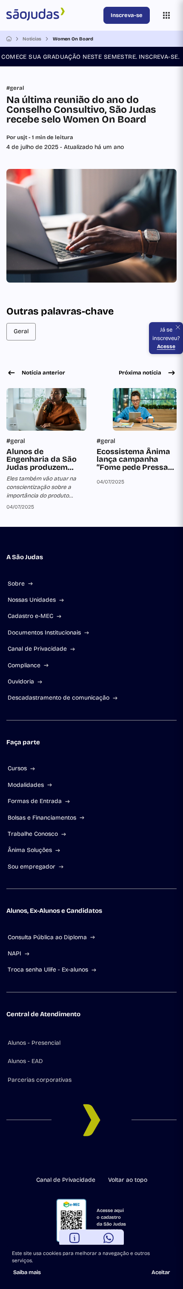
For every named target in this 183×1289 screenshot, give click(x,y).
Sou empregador (31, 866)
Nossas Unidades (32, 599)
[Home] (8, 39)
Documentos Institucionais (44, 632)
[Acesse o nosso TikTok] (98, 1158)
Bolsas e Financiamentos (42, 817)
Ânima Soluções (30, 850)
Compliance (24, 665)
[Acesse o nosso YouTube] (125, 1158)
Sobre (16, 583)
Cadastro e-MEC (30, 616)
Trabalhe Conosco (33, 833)
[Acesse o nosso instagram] (71, 1158)
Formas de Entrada (35, 801)
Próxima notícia (140, 372)
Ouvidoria (21, 681)
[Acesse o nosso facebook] (57, 1158)
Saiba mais (27, 1272)
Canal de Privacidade (37, 648)
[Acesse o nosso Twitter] (112, 1158)
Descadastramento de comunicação (58, 697)
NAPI (14, 953)
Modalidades (26, 785)
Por (39, 137)
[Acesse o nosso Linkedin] (84, 1158)
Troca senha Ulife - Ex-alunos (48, 969)
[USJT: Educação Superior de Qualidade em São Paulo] (53, 15)
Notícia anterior (43, 372)
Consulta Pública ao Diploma (47, 937)
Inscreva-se (127, 15)
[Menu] (166, 15)
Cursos (17, 768)
